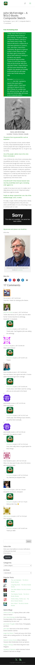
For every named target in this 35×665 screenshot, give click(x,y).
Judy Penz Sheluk (8, 312)
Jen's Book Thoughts (9, 624)
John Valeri (6, 628)
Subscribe (8, 557)
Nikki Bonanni (7, 516)
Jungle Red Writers (8, 633)
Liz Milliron (6, 345)
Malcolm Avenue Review (10, 640)
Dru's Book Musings (9, 617)
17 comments (7, 23)
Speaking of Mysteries (9, 649)
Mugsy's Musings (8, 644)
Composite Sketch (25, 21)
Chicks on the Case (8, 612)
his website (20, 270)
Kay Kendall (6, 489)
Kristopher (8, 21)
